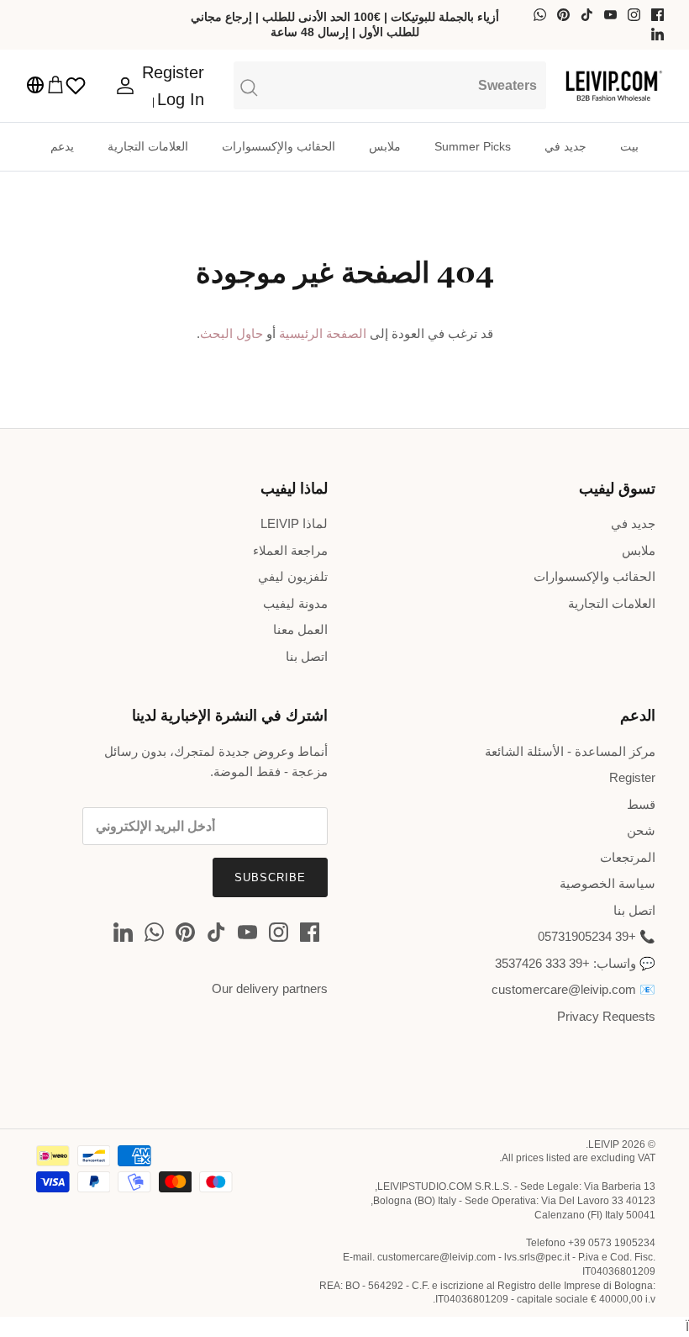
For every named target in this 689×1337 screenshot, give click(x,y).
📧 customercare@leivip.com (573, 989)
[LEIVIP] (613, 85)
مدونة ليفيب (295, 603)
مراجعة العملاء (290, 550)
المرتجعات (627, 857)
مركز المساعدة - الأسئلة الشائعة (570, 751)
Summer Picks (472, 146)
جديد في (565, 146)
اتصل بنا (307, 656)
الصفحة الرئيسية (322, 333)
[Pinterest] (563, 14)
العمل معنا (300, 629)
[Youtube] (610, 14)
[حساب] (128, 86)
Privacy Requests (606, 1016)
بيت (629, 146)
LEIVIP (603, 1144)
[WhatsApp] (540, 14)
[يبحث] (390, 85)
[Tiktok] (587, 14)
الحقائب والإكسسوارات (278, 146)
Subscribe (270, 877)
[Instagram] (634, 14)
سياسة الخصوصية (607, 883)
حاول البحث (231, 333)
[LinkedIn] (657, 34)
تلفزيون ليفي (293, 576)
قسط (641, 804)
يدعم (62, 146)
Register (632, 777)
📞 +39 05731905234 (596, 936)
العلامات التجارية (148, 146)
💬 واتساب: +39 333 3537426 (575, 963)
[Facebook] (657, 14)
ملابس (385, 146)
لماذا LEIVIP (294, 523)
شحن (641, 830)
